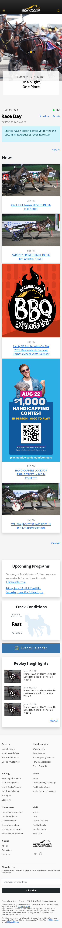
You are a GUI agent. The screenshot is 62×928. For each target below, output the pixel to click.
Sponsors (6, 800)
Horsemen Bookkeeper (12, 833)
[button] (58, 10)
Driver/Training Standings (44, 782)
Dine (35, 816)
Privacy (21, 901)
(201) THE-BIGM (24, 907)
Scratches (44, 116)
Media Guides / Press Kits (44, 791)
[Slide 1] (28, 52)
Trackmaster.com (16, 582)
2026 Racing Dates (10, 782)
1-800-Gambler (53, 920)
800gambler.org (13, 922)
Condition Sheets (9, 816)
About (4, 845)
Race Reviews (39, 753)
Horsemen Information (12, 812)
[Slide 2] (31, 52)
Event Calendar (8, 749)
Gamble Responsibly (49, 901)
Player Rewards (40, 766)
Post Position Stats (41, 787)
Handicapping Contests (43, 757)
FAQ (28, 901)
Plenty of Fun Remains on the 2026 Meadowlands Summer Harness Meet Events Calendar (31, 350)
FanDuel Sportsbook (42, 762)
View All (56, 149)
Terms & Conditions (9, 901)
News (35, 778)
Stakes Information (10, 825)
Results (56, 116)
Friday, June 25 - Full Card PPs (23, 588)
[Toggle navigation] (4, 10)
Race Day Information (11, 778)
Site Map (36, 901)
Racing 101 (7, 795)
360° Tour (37, 833)
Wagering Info (39, 749)
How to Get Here (40, 820)
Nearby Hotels (39, 829)
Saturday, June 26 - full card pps (24, 592)
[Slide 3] (34, 52)
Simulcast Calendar (10, 791)
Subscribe (31, 890)
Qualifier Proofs (9, 820)
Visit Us (36, 812)
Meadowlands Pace (10, 753)
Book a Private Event (11, 762)
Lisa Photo (6, 854)
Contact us (6, 850)
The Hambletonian (10, 757)
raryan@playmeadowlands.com (13, 914)
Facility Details (39, 825)
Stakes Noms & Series (11, 829)
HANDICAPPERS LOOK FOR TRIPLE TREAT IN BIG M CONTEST (31, 474)
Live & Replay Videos (11, 787)
